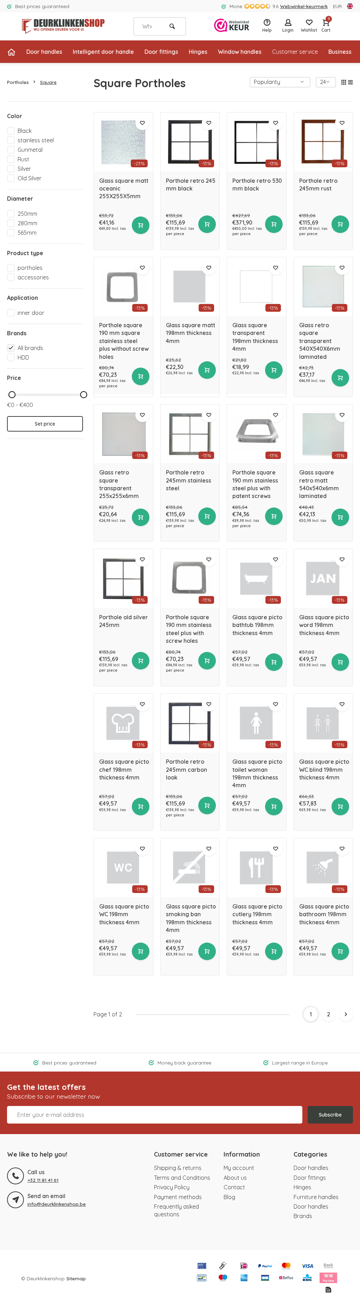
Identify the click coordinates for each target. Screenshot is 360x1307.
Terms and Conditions (182, 1177)
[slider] (11, 394)
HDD (23, 357)
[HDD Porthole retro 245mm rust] (323, 142)
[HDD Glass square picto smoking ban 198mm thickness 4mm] (190, 867)
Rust (23, 159)
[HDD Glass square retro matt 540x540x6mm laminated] (323, 434)
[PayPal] (265, 1267)
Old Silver (29, 178)
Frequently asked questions (176, 1210)
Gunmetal (30, 149)
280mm (27, 223)
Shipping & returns (177, 1167)
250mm (27, 213)
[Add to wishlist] (142, 123)
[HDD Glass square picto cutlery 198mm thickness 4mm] (256, 867)
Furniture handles (316, 1197)
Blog (229, 1197)
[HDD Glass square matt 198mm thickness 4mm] (190, 286)
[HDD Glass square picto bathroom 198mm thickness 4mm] (323, 867)
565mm (27, 232)
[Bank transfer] (328, 1267)
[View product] (140, 225)
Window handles (240, 51)
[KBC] (307, 1279)
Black (25, 130)
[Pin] (202, 1267)
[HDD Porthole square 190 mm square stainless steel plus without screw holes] (123, 286)
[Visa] (307, 1267)
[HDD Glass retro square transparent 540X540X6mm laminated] (323, 286)
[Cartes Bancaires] (265, 1279)
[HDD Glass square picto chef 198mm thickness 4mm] (123, 723)
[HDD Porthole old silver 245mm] (123, 578)
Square (48, 82)
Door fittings (161, 51)
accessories (33, 277)
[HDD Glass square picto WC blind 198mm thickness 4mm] (323, 723)
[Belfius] (286, 1279)
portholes (30, 267)
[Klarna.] (328, 1279)
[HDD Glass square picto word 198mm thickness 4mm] (323, 578)
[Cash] (223, 1267)
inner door (31, 312)
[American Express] (244, 1279)
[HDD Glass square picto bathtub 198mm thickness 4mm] (256, 578)
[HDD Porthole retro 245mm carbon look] (190, 723)
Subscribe (330, 1115)
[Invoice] (328, 1290)
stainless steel (36, 140)
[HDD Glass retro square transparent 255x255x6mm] (123, 434)
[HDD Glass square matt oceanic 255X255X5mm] (123, 142)
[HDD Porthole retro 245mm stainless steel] (190, 434)
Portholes (18, 82)
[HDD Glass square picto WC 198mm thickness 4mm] (123, 867)
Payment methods (178, 1197)
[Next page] (346, 1014)
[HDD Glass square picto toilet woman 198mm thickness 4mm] (256, 723)
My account (239, 1167)
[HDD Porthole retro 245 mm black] (190, 142)
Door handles (44, 51)
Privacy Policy (171, 1187)
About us (235, 1177)
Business (340, 51)
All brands (30, 347)
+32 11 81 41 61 (42, 1180)
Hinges (198, 51)
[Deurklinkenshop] (63, 26)
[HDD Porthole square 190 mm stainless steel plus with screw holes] (190, 578)
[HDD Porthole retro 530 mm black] (256, 142)
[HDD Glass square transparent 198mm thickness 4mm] (256, 286)
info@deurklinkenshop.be (56, 1204)
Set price (45, 424)
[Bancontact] (202, 1279)
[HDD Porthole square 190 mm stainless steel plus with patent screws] (256, 434)
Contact (234, 1187)
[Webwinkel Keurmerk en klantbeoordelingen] (231, 26)
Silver (24, 168)
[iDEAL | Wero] (244, 1267)
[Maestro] (223, 1279)
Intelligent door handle (103, 51)
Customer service (295, 51)
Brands (303, 1215)
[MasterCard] (286, 1267)
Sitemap (76, 1278)
